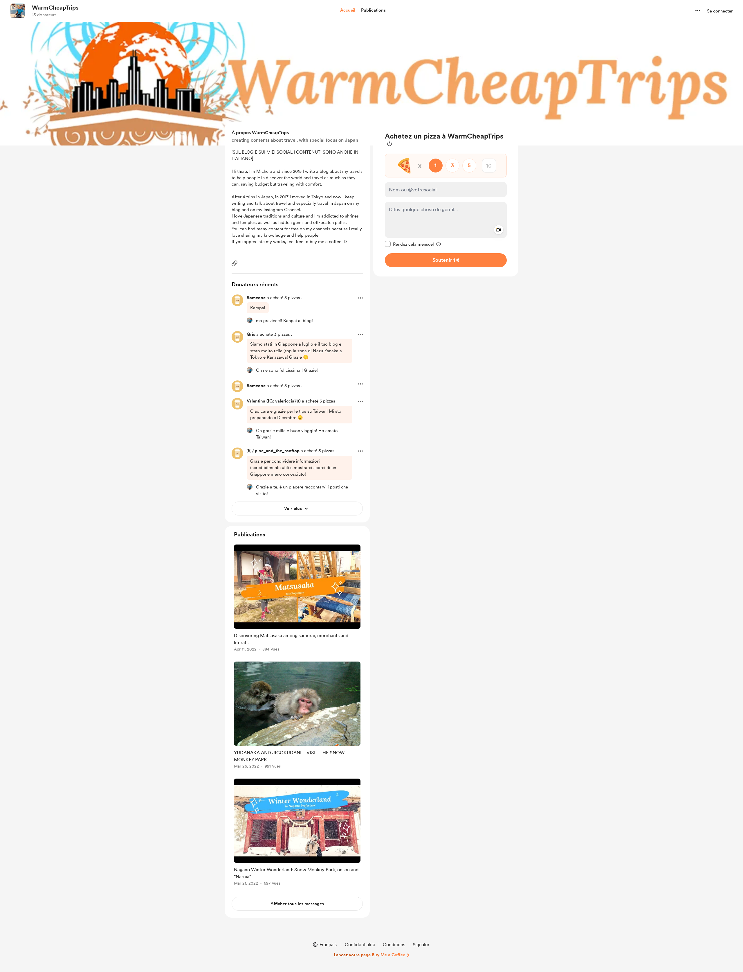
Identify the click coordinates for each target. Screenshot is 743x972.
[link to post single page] (297, 599)
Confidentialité (360, 944)
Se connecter (720, 11)
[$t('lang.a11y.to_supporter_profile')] (250, 320)
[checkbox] (409, 244)
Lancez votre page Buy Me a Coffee (369, 954)
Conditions (394, 944)
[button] (347, 10)
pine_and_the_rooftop (277, 450)
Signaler (421, 944)
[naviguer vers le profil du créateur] (17, 10)
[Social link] (234, 263)
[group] (297, 599)
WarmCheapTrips (55, 7)
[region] (445, 199)
